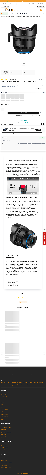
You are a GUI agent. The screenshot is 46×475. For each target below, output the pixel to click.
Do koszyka (12, 330)
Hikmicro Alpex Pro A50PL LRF (6, 467)
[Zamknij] (44, 229)
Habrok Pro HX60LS (4, 463)
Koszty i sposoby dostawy (6, 427)
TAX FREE (2, 437)
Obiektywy (12, 16)
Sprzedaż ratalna (4, 434)
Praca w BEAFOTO (4, 409)
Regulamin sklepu (4, 411)
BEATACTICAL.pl (5, 3)
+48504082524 (33, 3)
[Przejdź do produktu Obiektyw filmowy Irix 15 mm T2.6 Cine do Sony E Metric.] (12, 317)
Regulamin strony (4, 414)
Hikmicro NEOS (4, 457)
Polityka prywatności (5, 416)
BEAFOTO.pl (3, 16)
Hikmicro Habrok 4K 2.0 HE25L (6, 462)
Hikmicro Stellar (4, 469)
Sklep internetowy (22, 473)
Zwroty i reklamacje (4, 445)
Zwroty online (3, 444)
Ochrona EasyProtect (5, 447)
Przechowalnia (4, 396)
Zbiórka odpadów (4, 450)
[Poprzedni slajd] (42, 124)
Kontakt (2, 402)
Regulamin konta (4, 412)
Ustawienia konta (4, 394)
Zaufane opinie (4, 406)
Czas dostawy (3, 429)
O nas (2, 404)
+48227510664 (41, 3)
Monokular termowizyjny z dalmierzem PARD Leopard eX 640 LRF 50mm (21, 128)
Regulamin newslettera (5, 417)
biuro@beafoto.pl (41, 6)
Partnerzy (3, 419)
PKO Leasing (3, 436)
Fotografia (8, 16)
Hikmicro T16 (3, 458)
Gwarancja (3, 449)
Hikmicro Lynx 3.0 (4, 460)
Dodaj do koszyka (24, 112)
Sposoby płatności (4, 431)
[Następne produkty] (44, 321)
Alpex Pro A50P (4, 465)
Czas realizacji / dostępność (6, 432)
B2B (1, 407)
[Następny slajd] (44, 124)
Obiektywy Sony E (19, 16)
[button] (41, 10)
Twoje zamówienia (4, 393)
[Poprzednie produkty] (2, 321)
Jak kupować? (4, 425)
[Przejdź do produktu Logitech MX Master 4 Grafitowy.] (12, 349)
